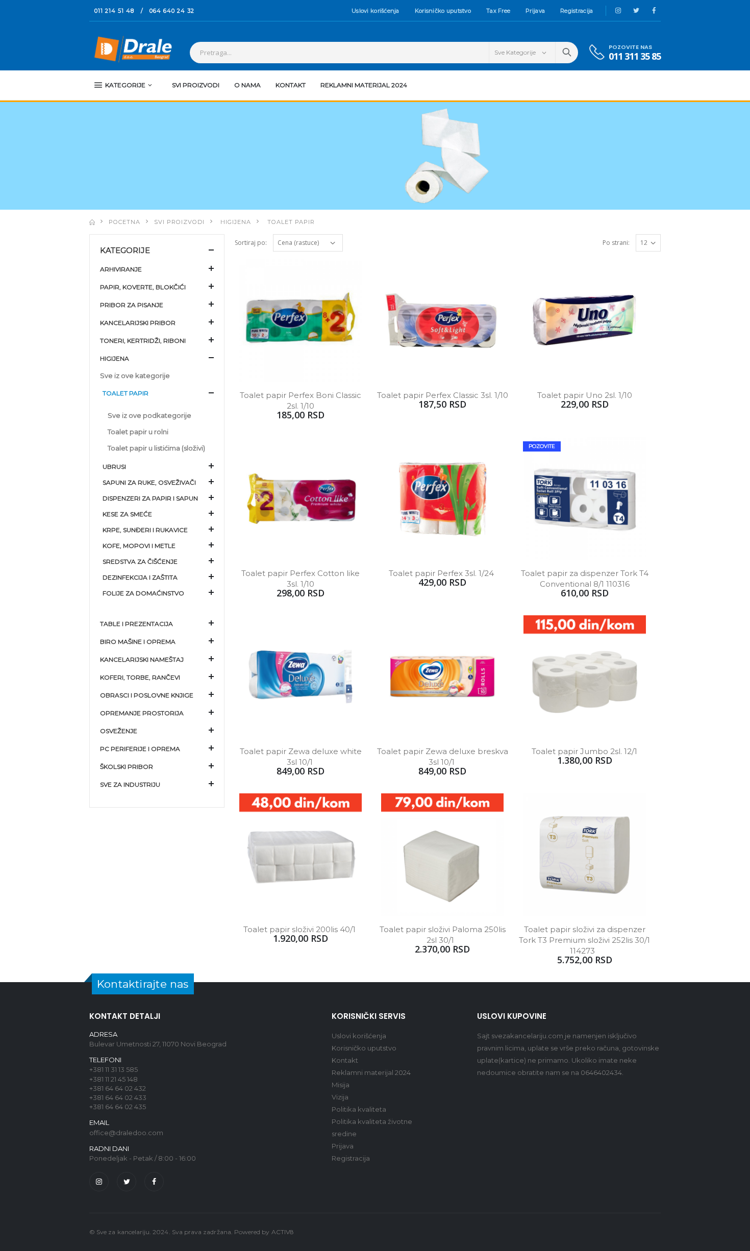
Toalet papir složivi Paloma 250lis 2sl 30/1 (444, 934)
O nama (247, 85)
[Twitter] (126, 1181)
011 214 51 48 (114, 10)
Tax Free (498, 10)
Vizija (340, 1097)
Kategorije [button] (125, 250)
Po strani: (616, 242)
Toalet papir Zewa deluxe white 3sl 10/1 (302, 756)
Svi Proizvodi (195, 85)
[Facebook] (154, 1181)
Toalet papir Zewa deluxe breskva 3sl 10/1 (442, 756)
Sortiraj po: (251, 242)
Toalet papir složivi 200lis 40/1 (300, 929)
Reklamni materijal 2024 (363, 85)
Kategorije (125, 85)
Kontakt (291, 85)
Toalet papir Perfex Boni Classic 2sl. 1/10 (301, 400)
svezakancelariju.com (527, 1036)
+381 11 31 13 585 (113, 1069)
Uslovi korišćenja (375, 10)
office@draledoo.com (126, 1133)
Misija (340, 1085)
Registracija (576, 10)
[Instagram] (99, 1181)
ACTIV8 (282, 1232)
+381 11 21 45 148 (113, 1079)
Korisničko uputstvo (443, 10)
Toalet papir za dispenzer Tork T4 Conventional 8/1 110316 (586, 578)
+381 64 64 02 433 (117, 1097)
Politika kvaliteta (359, 1109)
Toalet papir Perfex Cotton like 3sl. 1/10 (301, 578)
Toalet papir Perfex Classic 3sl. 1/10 (442, 395)
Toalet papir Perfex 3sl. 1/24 (442, 573)
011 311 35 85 (635, 56)
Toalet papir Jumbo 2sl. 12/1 (584, 751)
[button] (157, 268)
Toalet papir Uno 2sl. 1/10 (584, 395)
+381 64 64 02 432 (117, 1088)
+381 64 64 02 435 (117, 1107)
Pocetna (124, 222)
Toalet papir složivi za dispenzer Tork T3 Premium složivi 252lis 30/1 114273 (585, 940)
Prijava (535, 10)
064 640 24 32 (171, 10)
